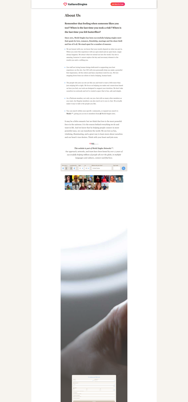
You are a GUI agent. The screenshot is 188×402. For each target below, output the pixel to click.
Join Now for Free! (117, 4)
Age (79, 165)
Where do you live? (97, 165)
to (85, 165)
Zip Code (115, 165)
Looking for (73, 165)
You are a (64, 165)
